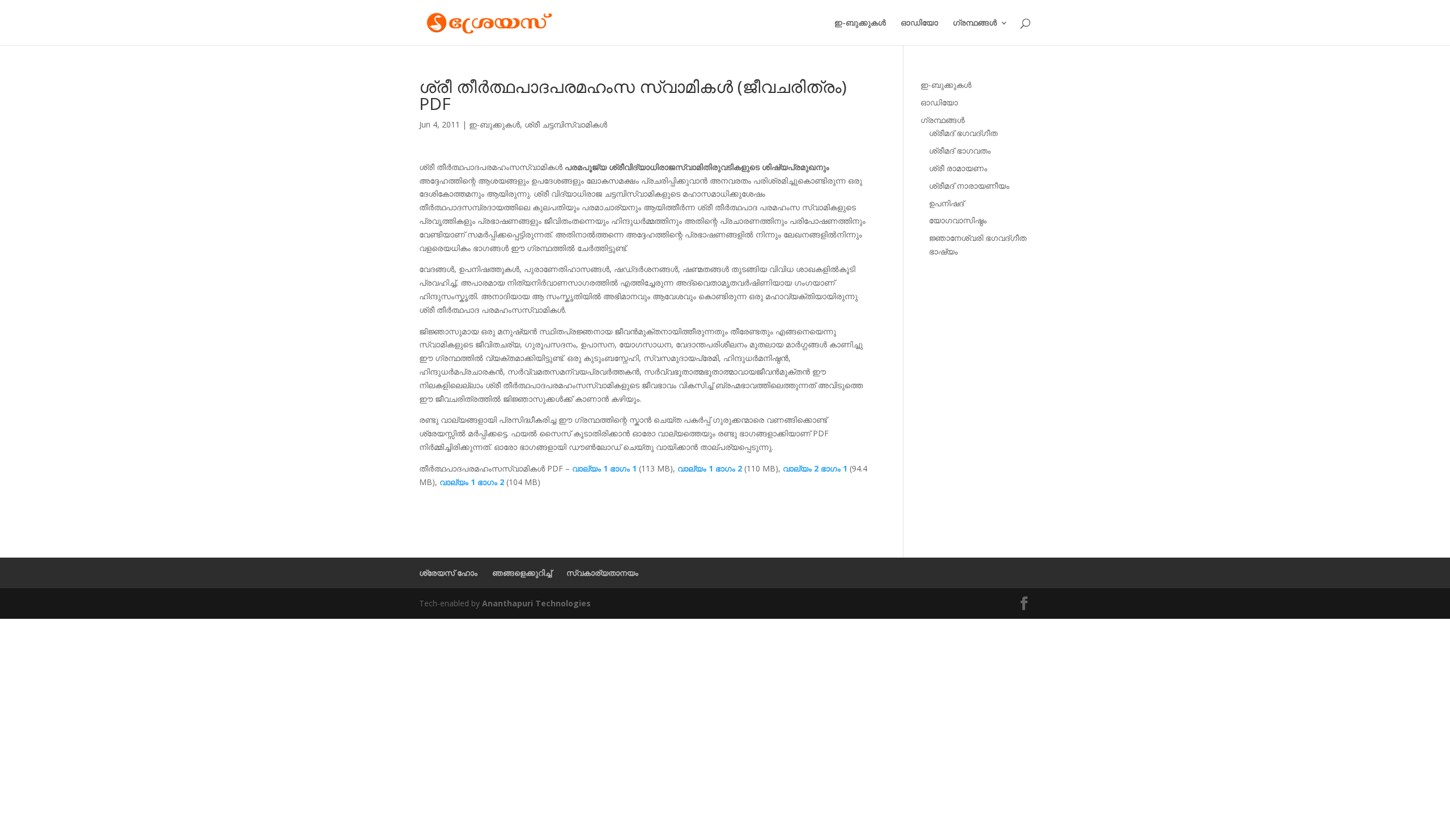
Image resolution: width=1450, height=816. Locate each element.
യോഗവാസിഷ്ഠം (958, 220)
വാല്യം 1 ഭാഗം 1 (604, 468)
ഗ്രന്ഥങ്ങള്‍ (975, 23)
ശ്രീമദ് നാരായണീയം (969, 185)
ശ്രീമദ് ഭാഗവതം (960, 150)
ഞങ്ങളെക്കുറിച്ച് (522, 572)
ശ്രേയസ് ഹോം (448, 572)
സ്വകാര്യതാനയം (602, 572)
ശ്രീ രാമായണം (958, 168)
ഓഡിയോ (919, 23)
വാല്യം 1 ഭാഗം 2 (709, 468)
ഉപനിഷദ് (946, 203)
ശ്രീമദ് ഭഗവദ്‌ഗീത (963, 133)
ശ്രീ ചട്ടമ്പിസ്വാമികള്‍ (565, 124)
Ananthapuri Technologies (536, 603)
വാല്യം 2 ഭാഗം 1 (815, 468)
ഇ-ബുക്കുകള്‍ (860, 23)
